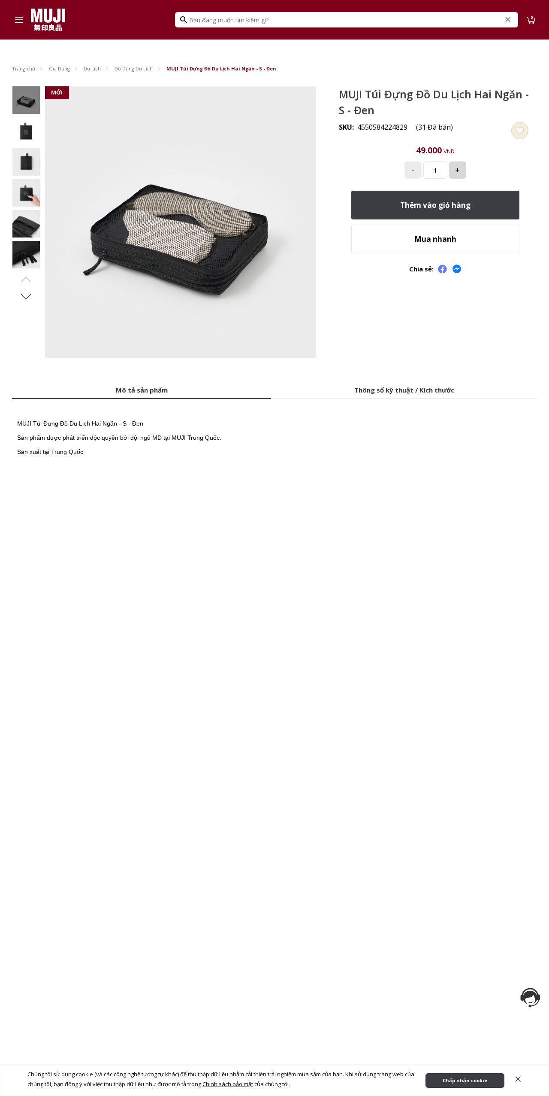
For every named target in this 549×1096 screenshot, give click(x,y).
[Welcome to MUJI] (48, 20)
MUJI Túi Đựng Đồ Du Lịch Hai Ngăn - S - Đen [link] (221, 68)
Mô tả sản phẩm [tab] (142, 390)
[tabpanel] (274, 432)
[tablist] (274, 390)
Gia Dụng (59, 68)
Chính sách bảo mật (227, 1084)
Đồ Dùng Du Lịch (134, 68)
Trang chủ (23, 68)
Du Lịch (92, 68)
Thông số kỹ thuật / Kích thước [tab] (404, 390)
